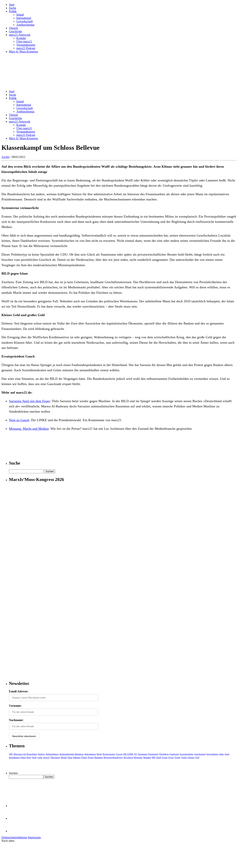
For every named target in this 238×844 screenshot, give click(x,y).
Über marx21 (24, 41)
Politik (13, 11)
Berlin (99, 754)
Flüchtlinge (164, 754)
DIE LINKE (128, 754)
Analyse (41, 754)
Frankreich (174, 754)
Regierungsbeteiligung (113, 757)
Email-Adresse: (18, 691)
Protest (91, 757)
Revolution (128, 757)
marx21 (46, 757)
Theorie (13, 28)
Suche (12, 7)
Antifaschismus (25, 24)
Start (11, 4)
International (23, 18)
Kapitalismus (14, 757)
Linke (39, 757)
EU (135, 754)
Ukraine (191, 757)
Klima (23, 757)
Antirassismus (90, 754)
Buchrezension (109, 754)
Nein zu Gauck (19, 420)
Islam (221, 754)
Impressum (34, 837)
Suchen (13, 773)
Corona (119, 754)
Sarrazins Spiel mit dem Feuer (29, 401)
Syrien (165, 757)
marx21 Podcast (25, 48)
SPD (153, 757)
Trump (177, 757)
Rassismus (98, 757)
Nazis (70, 757)
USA (197, 757)
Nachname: (16, 720)
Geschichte (15, 31)
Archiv (5, 157)
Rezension (138, 757)
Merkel (64, 757)
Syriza (171, 757)
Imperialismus (212, 754)
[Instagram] (15, 831)
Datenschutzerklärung (14, 837)
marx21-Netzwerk (19, 34)
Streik (158, 757)
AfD (11, 754)
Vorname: (15, 705)
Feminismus (153, 754)
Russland (147, 757)
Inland (20, 14)
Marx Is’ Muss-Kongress (23, 51)
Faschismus (142, 754)
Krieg (29, 757)
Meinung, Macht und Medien (29, 428)
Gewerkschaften (186, 754)
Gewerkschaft (24, 21)
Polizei (84, 757)
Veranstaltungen (25, 44)
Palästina (77, 757)
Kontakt (21, 38)
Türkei (184, 757)
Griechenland (200, 754)
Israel (227, 754)
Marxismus (55, 757)
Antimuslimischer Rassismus (71, 754)
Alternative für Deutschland (25, 754)
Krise (34, 757)
